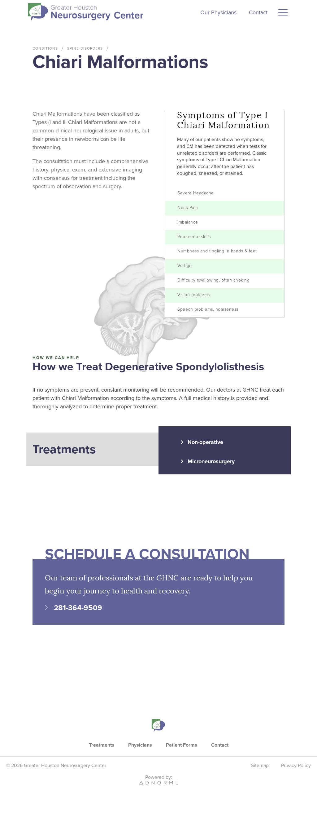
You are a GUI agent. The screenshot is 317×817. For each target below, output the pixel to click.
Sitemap (260, 765)
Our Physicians (218, 12)
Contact (258, 12)
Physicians (140, 745)
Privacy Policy (296, 765)
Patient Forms (181, 745)
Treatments (101, 745)
